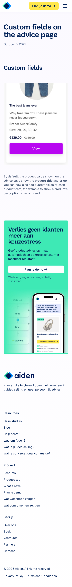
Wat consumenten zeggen (22, 505)
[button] (64, 6)
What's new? (12, 486)
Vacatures (10, 538)
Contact (9, 551)
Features (10, 473)
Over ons (10, 525)
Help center (12, 434)
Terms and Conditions (41, 576)
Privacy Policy (13, 576)
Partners (9, 544)
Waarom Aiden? (14, 440)
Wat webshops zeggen (19, 499)
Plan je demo (13, 492)
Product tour (13, 479)
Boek (7, 531)
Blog (7, 427)
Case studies (13, 421)
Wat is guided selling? (19, 447)
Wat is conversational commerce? (27, 453)
